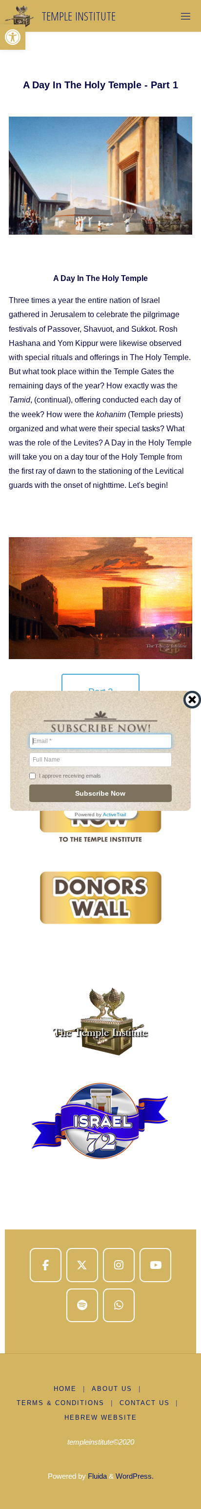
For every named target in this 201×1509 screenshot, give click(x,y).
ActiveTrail (114, 814)
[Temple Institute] (19, 15)
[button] (12, 37)
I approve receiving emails (70, 776)
